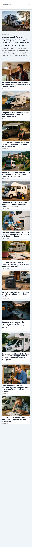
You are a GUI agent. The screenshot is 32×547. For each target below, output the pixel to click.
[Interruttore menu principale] (29, 4)
